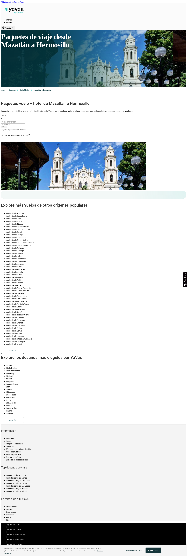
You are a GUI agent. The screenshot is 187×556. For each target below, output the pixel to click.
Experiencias (11, 512)
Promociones (11, 507)
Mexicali (9, 376)
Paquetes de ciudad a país (15, 539)
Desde (3, 115)
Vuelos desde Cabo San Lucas (18, 229)
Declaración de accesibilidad (17, 460)
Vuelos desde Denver (14, 331)
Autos (8, 517)
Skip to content (7, 2)
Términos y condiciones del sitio (18, 449)
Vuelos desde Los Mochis (16, 259)
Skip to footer (19, 2)
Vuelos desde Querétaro (15, 293)
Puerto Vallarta (12, 408)
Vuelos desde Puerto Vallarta (17, 291)
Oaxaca (9, 365)
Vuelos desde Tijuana (14, 224)
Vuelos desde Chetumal (15, 325)
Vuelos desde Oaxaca (14, 283)
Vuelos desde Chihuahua (16, 237)
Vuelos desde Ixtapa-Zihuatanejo (19, 339)
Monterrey (10, 373)
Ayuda (8, 441)
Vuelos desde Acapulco (15, 213)
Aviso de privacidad (13, 452)
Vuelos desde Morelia (14, 272)
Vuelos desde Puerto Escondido (18, 288)
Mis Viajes (10, 438)
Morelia (9, 379)
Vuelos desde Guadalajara (16, 216)
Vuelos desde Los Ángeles (16, 261)
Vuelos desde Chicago (14, 235)
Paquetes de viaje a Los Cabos (18, 481)
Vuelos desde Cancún (14, 232)
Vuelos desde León (13, 219)
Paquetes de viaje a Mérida (16, 478)
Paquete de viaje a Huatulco (17, 475)
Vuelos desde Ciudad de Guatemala (20, 243)
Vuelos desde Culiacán (15, 248)
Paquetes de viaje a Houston (17, 489)
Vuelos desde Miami (14, 344)
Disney (8, 520)
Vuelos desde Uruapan (15, 317)
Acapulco (9, 381)
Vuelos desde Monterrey (15, 269)
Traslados (10, 515)
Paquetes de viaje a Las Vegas (18, 486)
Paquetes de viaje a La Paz (16, 483)
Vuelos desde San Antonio (16, 299)
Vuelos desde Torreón (14, 312)
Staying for (5, 135)
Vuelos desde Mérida (14, 275)
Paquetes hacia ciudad (13, 530)
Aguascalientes (12, 384)
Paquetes (12, 90)
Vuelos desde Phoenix (14, 285)
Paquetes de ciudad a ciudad (15, 535)
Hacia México (25, 90)
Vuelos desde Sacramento (16, 296)
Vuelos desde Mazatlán (15, 264)
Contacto (9, 446)
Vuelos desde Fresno (14, 334)
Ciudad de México (13, 371)
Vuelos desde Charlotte (15, 323)
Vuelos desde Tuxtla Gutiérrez (17, 315)
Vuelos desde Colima (14, 328)
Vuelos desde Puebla (14, 221)
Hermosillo (10, 397)
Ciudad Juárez (12, 368)
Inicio (3, 90)
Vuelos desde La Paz (14, 256)
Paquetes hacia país (12, 525)
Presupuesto (6, 124)
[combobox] (13, 122)
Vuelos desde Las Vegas (15, 342)
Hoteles (9, 22)
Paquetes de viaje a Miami (16, 491)
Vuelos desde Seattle (14, 307)
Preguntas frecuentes (14, 444)
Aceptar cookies (153, 550)
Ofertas (9, 20)
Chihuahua (10, 392)
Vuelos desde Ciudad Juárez (17, 240)
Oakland (9, 414)
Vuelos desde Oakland (15, 280)
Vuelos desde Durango (15, 251)
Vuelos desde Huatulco (15, 253)
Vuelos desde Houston (15, 336)
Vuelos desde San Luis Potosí (17, 304)
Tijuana (9, 411)
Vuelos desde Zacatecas (15, 320)
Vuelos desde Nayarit (14, 277)
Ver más (12, 350)
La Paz (9, 400)
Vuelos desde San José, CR (16, 301)
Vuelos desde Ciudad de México (18, 245)
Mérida (9, 406)
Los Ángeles (11, 403)
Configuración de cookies (134, 550)
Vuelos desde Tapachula (15, 309)
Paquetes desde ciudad (14, 544)
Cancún (9, 389)
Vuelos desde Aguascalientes (17, 227)
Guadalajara (11, 395)
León (8, 387)
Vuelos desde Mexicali (14, 267)
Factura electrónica (13, 457)
